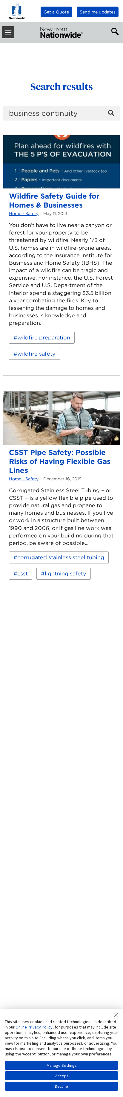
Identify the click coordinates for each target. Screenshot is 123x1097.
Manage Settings (62, 1065)
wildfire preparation (43, 337)
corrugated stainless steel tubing (60, 557)
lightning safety (65, 573)
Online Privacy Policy (34, 1027)
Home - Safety (24, 213)
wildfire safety (36, 354)
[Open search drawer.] (114, 31)
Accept (61, 1075)
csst (22, 573)
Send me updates (98, 12)
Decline (61, 1086)
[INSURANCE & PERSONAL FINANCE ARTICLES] (61, 32)
